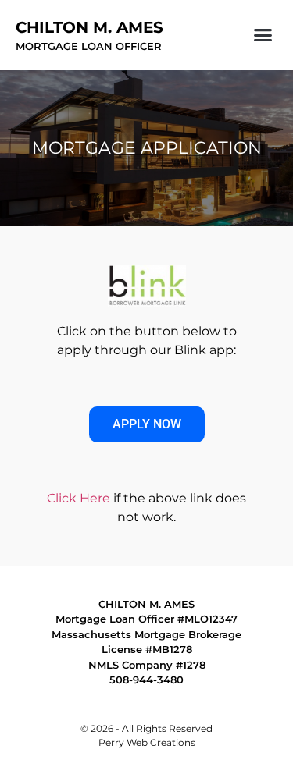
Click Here (78, 498)
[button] (263, 35)
